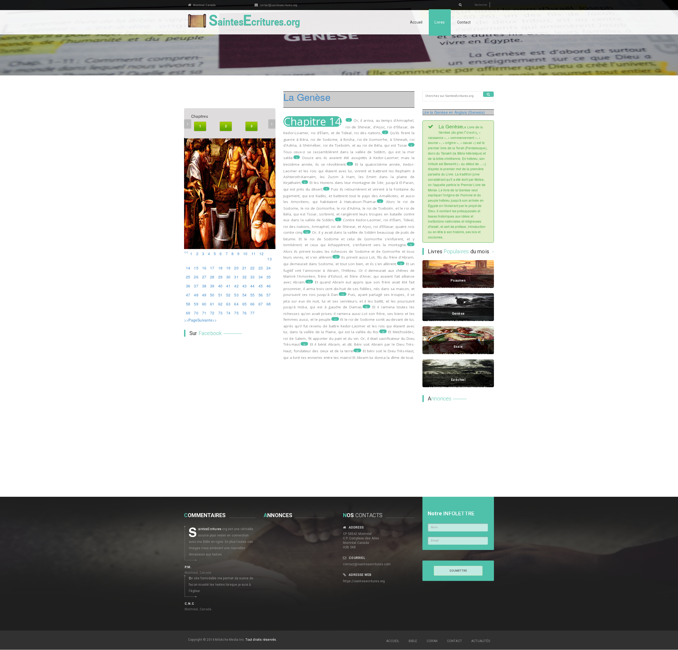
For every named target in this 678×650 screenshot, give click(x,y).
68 (268, 303)
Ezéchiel (458, 380)
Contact (464, 22)
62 (220, 303)
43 (244, 285)
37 (196, 285)
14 (188, 267)
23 (260, 267)
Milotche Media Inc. (230, 640)
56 (260, 294)
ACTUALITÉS (480, 641)
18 (220, 267)
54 (244, 294)
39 (212, 285)
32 (244, 276)
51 (220, 294)
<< (186, 251)
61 (212, 303)
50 (212, 294)
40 (220, 285)
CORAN (432, 641)
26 (196, 276)
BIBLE (413, 641)
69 (188, 312)
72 (212, 312)
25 (188, 276)
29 (220, 276)
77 (252, 312)
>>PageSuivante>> (200, 320)
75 (236, 312)
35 (268, 276)
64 (236, 303)
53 (236, 294)
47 (188, 294)
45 (260, 285)
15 (196, 267)
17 (212, 267)
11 (253, 253)
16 (204, 267)
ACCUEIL (392, 641)
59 (196, 303)
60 (204, 303)
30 (228, 276)
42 (236, 285)
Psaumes (458, 280)
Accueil (416, 22)
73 (220, 312)
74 (228, 312)
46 (268, 285)
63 (228, 303)
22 (252, 267)
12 (261, 253)
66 (252, 303)
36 (188, 285)
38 (204, 285)
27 (204, 276)
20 (236, 267)
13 (269, 258)
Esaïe (458, 347)
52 (228, 294)
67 (260, 303)
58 (188, 303)
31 (236, 276)
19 (228, 267)
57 (268, 294)
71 (204, 312)
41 (228, 285)
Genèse (458, 313)
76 (244, 312)
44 (252, 285)
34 (260, 276)
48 (196, 294)
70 (196, 312)
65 (244, 303)
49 (204, 294)
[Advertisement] (455, 440)
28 (212, 276)
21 (244, 267)
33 (252, 276)
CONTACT (454, 641)
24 (268, 267)
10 (245, 253)
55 (252, 294)
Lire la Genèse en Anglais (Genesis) (453, 112)
